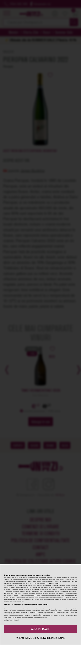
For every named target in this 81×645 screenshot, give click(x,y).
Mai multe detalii (53, 583)
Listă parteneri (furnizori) (11, 620)
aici (5, 595)
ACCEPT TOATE (40, 629)
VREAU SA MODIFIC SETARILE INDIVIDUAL (40, 637)
